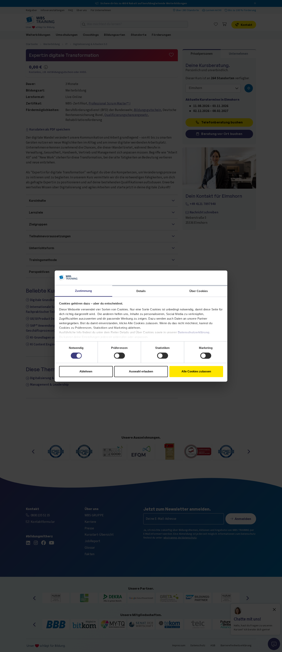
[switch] (119, 356)
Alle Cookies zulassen (196, 371)
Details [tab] (141, 291)
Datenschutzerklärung (193, 332)
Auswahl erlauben (141, 371)
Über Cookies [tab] (198, 291)
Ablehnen (85, 371)
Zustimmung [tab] (83, 291)
